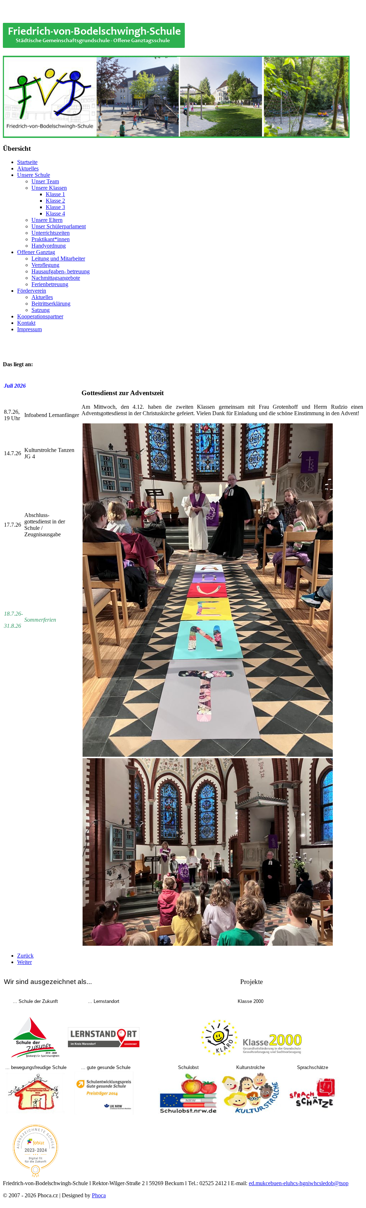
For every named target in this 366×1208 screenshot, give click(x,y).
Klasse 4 (55, 213)
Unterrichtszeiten (50, 233)
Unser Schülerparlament (58, 226)
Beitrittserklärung (50, 303)
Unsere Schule (33, 175)
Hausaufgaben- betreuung (60, 271)
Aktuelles (28, 168)
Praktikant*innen (50, 239)
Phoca (99, 1195)
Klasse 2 (55, 201)
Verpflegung (45, 265)
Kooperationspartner (40, 316)
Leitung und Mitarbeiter (58, 258)
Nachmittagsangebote (55, 278)
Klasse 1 (55, 194)
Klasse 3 (55, 207)
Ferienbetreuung (49, 284)
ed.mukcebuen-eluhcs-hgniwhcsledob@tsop (298, 1183)
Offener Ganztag (36, 252)
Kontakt (26, 323)
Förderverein (31, 291)
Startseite (27, 162)
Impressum (29, 329)
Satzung (40, 310)
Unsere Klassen (49, 188)
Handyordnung (48, 246)
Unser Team (45, 181)
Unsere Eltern (47, 220)
